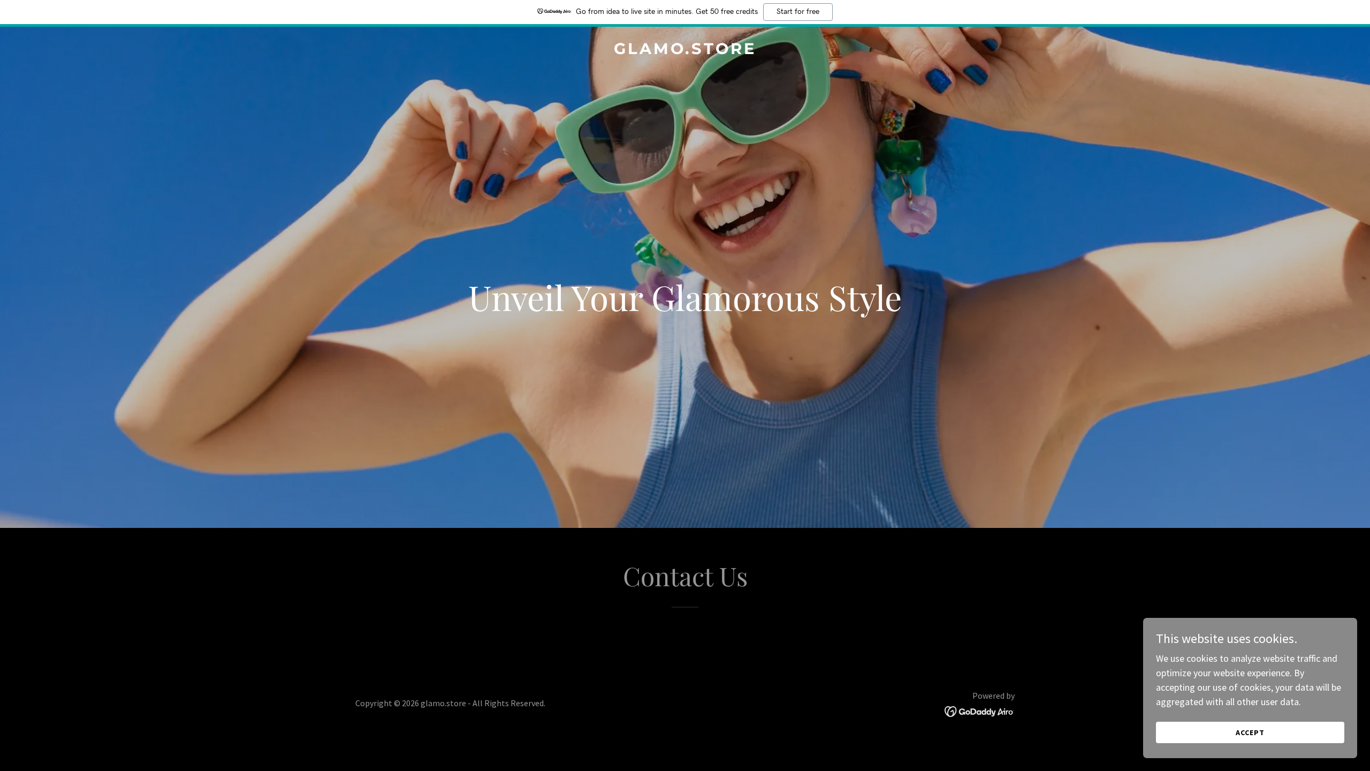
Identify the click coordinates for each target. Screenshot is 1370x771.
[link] (685, 50)
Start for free (798, 12)
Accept (1250, 732)
